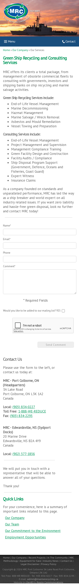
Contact (70, 41)
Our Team (12, 524)
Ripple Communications (50, 582)
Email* (7, 239)
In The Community (57, 557)
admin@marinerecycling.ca (42, 579)
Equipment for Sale (30, 560)
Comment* (9, 266)
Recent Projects (37, 557)
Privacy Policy (48, 564)
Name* (7, 225)
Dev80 (29, 582)
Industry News (51, 560)
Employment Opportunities (25, 537)
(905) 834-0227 (24, 407)
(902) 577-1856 (24, 454)
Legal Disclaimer (30, 564)
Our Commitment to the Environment (33, 531)
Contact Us (66, 560)
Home (6, 50)
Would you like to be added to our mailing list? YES (32, 310)
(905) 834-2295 (21, 416)
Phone (6, 252)
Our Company (20, 50)
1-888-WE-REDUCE (32, 411)
